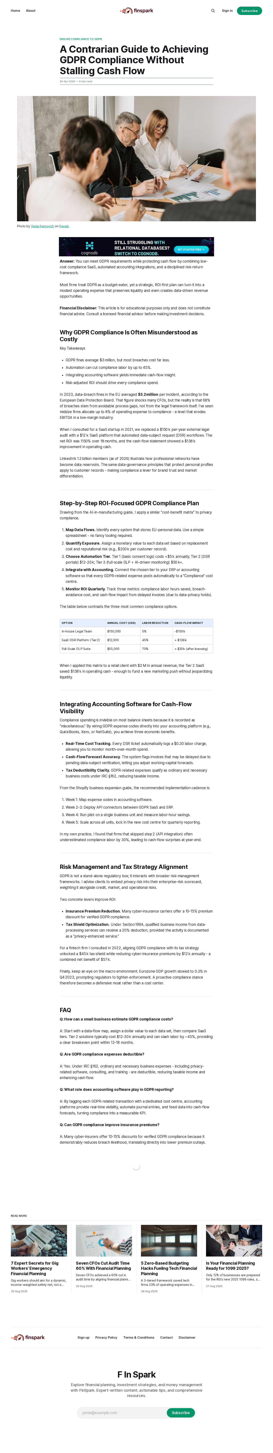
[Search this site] (213, 10)
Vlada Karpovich (42, 226)
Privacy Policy (106, 1337)
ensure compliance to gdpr (81, 39)
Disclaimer (187, 1337)
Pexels (64, 226)
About (30, 11)
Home (15, 11)
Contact (166, 1337)
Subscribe (249, 11)
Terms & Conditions (138, 1337)
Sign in (227, 11)
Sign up (83, 1337)
